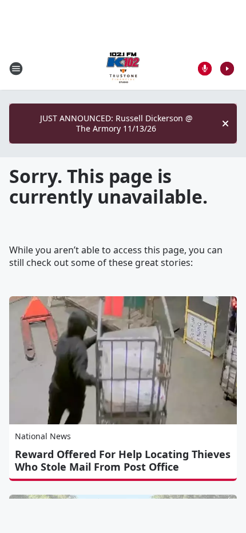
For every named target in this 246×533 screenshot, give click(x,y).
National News (43, 436)
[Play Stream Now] (227, 68)
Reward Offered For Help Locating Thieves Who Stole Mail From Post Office (123, 460)
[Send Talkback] (205, 68)
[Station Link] (123, 68)
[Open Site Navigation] (16, 68)
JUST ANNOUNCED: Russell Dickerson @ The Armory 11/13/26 (116, 123)
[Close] (225, 123)
